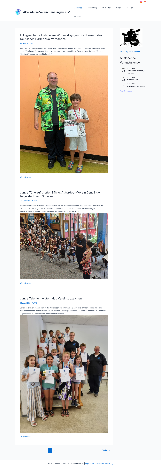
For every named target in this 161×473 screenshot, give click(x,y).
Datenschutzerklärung (104, 463)
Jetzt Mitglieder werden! (130, 52)
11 (64, 450)
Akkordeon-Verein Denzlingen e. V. (46, 12)
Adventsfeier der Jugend (136, 86)
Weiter (106, 450)
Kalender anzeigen (126, 91)
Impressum (89, 463)
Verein (118, 8)
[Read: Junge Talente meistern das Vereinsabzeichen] (64, 374)
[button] (83, 7)
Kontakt (77, 16)
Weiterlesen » (25, 177)
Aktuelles (78, 8)
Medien (130, 8)
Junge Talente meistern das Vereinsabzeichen (51, 298)
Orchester (106, 8)
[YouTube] (145, 2)
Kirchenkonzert (132, 80)
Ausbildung (92, 8)
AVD (34, 43)
